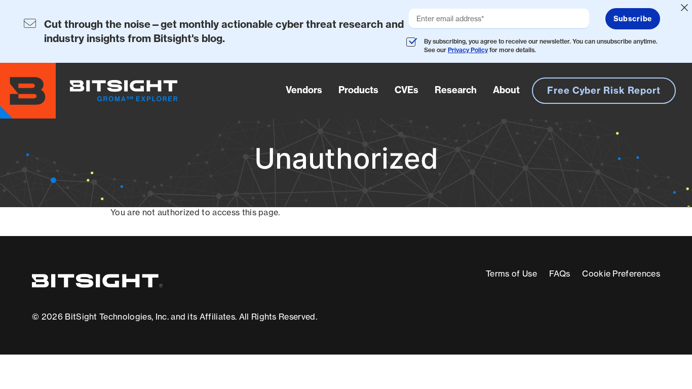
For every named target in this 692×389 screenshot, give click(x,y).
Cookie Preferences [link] (621, 273)
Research (456, 90)
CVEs (406, 90)
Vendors (304, 90)
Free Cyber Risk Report (604, 90)
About (506, 90)
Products (358, 90)
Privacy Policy (468, 50)
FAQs (559, 273)
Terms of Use (511, 273)
